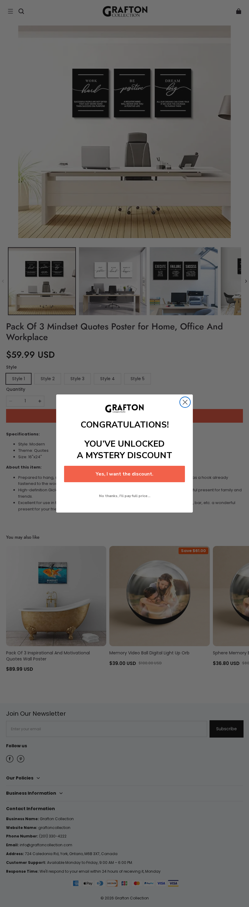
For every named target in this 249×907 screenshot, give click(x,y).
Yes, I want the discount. (124, 474)
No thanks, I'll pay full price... (124, 495)
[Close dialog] (185, 402)
